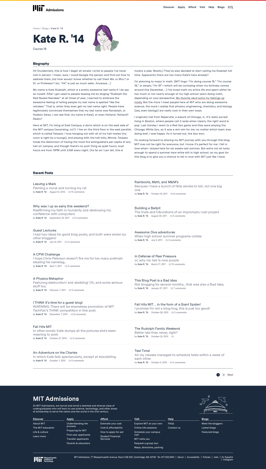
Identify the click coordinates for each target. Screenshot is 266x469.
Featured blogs (210, 432)
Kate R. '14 (41, 192)
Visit (136, 419)
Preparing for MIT (77, 430)
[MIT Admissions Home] (48, 7)
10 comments (77, 192)
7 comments (179, 288)
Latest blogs (209, 427)
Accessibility (193, 457)
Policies (206, 457)
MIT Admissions (56, 398)
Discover (38, 419)
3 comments (81, 218)
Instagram (228, 459)
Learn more (39, 436)
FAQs (171, 423)
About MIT (39, 423)
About (180, 457)
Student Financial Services (110, 438)
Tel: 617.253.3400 (165, 457)
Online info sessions (145, 427)
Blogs (45, 28)
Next (230, 374)
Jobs (216, 457)
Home (36, 28)
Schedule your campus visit (147, 433)
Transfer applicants (78, 438)
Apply (70, 419)
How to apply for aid (111, 432)
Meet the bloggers (212, 423)
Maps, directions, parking (148, 447)
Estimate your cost (111, 423)
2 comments (74, 242)
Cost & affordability (111, 427)
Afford (104, 419)
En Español (227, 457)
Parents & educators (78, 443)
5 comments (179, 216)
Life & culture (40, 432)
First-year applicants (78, 434)
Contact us (174, 427)
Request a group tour (146, 443)
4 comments (179, 362)
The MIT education (43, 427)
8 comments (179, 194)
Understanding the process (77, 425)
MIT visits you (142, 438)
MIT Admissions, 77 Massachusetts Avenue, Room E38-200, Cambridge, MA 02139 (115, 457)
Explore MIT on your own (148, 423)
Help (170, 419)
